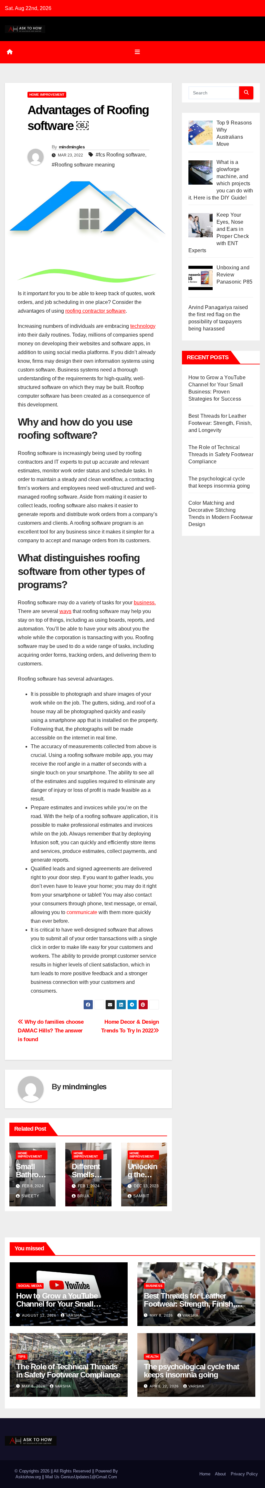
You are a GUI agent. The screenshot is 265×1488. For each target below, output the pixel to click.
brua (83, 1196)
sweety (30, 1196)
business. (145, 602)
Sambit (141, 1196)
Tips (22, 1356)
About (220, 1474)
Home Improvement (46, 94)
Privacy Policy (244, 1474)
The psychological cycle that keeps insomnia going (191, 1370)
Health (152, 1356)
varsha (74, 1315)
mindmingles (72, 146)
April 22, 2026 (165, 1386)
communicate (82, 912)
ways (65, 611)
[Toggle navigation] (137, 52)
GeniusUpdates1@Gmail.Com (89, 1476)
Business (154, 1286)
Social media (30, 1286)
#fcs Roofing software (120, 154)
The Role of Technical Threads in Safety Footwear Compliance (220, 454)
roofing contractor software (95, 311)
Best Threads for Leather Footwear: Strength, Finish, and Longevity (220, 423)
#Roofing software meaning (83, 164)
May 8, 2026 (162, 1315)
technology (142, 326)
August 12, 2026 (40, 1315)
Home (204, 1474)
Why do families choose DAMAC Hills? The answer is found (51, 1030)
